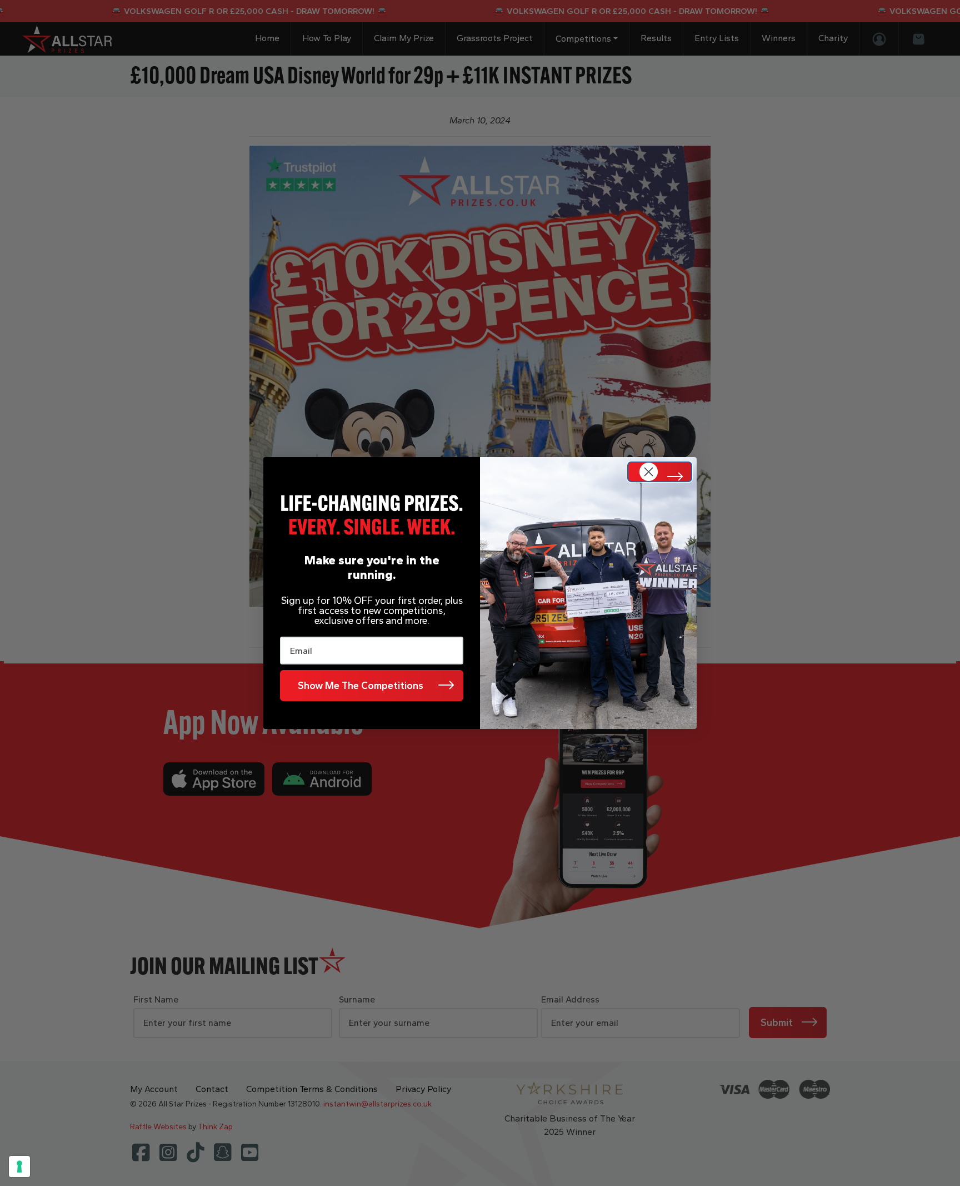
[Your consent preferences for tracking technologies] (19, 1166)
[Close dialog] (659, 472)
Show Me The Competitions (360, 685)
